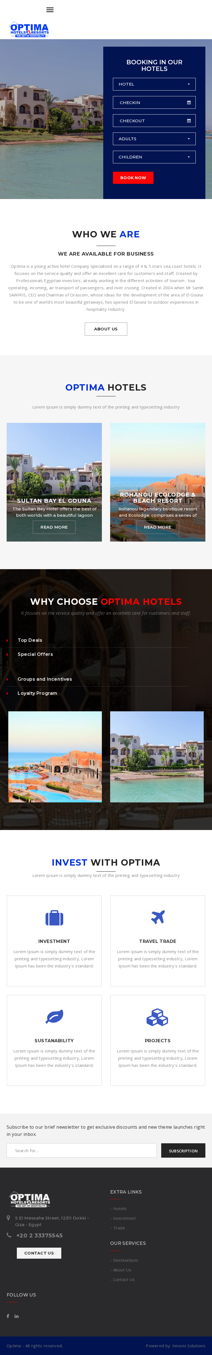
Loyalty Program (37, 693)
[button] (154, 84)
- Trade (117, 1228)
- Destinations (124, 1260)
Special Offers (35, 654)
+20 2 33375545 (39, 1235)
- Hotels (118, 1208)
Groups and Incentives (45, 679)
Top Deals (30, 640)
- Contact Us (122, 1279)
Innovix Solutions (188, 1345)
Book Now (133, 177)
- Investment (123, 1218)
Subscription (183, 1151)
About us (106, 329)
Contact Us (39, 1253)
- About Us (120, 1269)
